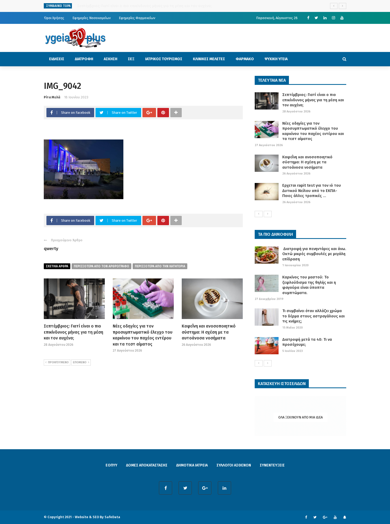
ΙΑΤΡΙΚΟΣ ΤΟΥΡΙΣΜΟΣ (163, 59)
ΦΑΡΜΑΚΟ (245, 59)
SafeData (112, 517)
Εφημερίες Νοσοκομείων (91, 18)
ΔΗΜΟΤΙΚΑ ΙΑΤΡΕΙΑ (192, 465)
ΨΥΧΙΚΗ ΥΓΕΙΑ (276, 59)
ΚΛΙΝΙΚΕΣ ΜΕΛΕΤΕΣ (209, 59)
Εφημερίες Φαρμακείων (137, 18)
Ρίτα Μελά (52, 97)
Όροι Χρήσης (54, 18)
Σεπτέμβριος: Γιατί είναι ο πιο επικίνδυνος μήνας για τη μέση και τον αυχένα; (73, 332)
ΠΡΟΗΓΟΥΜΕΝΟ (58, 362)
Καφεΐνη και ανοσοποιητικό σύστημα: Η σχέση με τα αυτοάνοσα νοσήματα (209, 332)
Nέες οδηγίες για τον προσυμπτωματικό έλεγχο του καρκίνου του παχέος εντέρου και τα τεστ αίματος (313, 131)
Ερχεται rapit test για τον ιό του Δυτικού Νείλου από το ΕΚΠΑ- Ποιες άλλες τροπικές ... (311, 190)
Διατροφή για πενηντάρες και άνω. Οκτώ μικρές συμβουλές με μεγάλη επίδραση (314, 253)
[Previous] (259, 214)
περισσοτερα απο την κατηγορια (160, 266)
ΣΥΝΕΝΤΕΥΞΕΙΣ (272, 465)
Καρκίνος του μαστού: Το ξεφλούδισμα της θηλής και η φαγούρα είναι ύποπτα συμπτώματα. (309, 285)
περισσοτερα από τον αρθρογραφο (101, 266)
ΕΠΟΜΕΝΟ (79, 362)
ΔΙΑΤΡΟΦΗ (84, 59)
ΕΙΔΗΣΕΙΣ (56, 59)
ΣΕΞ (131, 59)
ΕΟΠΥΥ (111, 465)
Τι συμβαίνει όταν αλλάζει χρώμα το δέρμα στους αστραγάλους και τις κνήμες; (313, 316)
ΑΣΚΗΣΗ (110, 59)
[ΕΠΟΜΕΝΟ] (268, 214)
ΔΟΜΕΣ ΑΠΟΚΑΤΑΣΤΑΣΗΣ (146, 465)
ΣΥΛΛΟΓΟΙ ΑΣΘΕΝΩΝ (233, 465)
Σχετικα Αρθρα (57, 266)
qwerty (51, 248)
